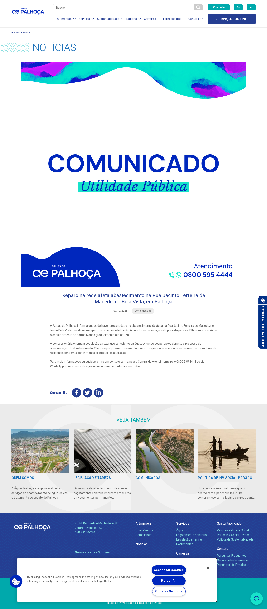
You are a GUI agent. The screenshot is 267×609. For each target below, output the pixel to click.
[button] (16, 581)
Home (15, 32)
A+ (238, 7)
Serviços (182, 523)
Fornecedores (172, 18)
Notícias (25, 32)
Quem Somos (145, 530)
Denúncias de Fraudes (231, 564)
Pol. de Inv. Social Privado (233, 535)
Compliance (143, 535)
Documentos (184, 544)
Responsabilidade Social (233, 530)
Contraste (219, 7)
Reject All (168, 580)
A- (251, 7)
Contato (222, 549)
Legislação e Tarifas (189, 539)
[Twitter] (87, 392)
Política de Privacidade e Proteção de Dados (133, 602)
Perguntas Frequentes (231, 555)
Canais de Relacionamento (234, 560)
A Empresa (143, 523)
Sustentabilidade (229, 523)
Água (179, 530)
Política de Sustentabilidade (235, 539)
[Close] (208, 568)
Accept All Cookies (169, 570)
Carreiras (150, 18)
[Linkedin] (98, 392)
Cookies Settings (169, 591)
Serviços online (231, 19)
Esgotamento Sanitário (191, 535)
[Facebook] (76, 392)
